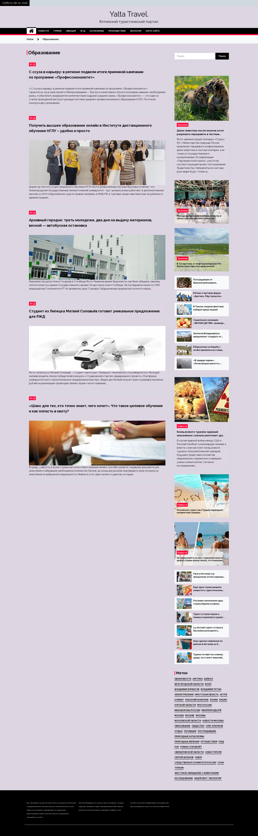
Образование (182, 726)
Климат (179, 700)
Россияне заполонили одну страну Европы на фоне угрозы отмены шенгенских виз (208, 602)
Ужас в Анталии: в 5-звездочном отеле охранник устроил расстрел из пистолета (209, 576)
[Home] (31, 31)
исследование (184, 778)
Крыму (223, 700)
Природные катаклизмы (189, 736)
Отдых (179, 731)
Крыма (214, 700)
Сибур (198, 757)
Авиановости (183, 679)
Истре (223, 694)
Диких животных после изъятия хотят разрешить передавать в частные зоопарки (200, 132)
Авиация (71, 31)
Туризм (57, 31)
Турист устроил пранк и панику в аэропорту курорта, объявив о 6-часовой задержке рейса (209, 616)
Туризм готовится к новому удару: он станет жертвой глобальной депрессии (208, 656)
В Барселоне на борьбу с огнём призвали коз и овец (207, 348)
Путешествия (209, 741)
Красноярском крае (197, 700)
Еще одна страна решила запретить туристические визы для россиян (207, 589)
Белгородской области (189, 684)
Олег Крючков (214, 726)
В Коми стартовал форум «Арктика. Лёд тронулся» (207, 294)
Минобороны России (187, 710)
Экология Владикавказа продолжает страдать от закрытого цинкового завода (209, 335)
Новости (43, 31)
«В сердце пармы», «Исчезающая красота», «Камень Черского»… (207, 362)
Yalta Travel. (129, 14)
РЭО (177, 747)
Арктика (198, 679)
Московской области (188, 721)
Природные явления (187, 741)
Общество (198, 726)
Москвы (201, 715)
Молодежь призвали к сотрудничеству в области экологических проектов (199, 217)
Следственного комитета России (195, 762)
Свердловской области (189, 752)
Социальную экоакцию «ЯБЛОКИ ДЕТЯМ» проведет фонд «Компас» (209, 322)
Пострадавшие (207, 731)
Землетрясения (184, 694)
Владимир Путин (211, 689)
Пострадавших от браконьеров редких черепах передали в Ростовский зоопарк (204, 281)
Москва (179, 715)
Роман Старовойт (191, 747)
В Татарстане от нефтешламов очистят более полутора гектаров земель (199, 265)
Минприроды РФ (211, 710)
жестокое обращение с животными (197, 773)
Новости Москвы (213, 721)
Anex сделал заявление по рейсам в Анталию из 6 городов (207, 643)
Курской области (185, 705)
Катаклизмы (97, 31)
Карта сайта (153, 31)
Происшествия (117, 31)
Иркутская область (207, 694)
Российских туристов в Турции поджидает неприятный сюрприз (200, 511)
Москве (189, 715)
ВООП (208, 684)
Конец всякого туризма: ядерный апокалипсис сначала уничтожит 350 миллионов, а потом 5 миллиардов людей (200, 433)
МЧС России (204, 705)
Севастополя (213, 752)
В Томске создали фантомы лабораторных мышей (208, 308)
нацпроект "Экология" (208, 778)
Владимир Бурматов (187, 689)
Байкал (208, 679)
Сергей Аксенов (184, 757)
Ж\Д (82, 31)
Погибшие (190, 731)
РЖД (221, 741)
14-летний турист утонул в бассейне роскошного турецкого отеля (208, 629)
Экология (135, 31)
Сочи (221, 762)
